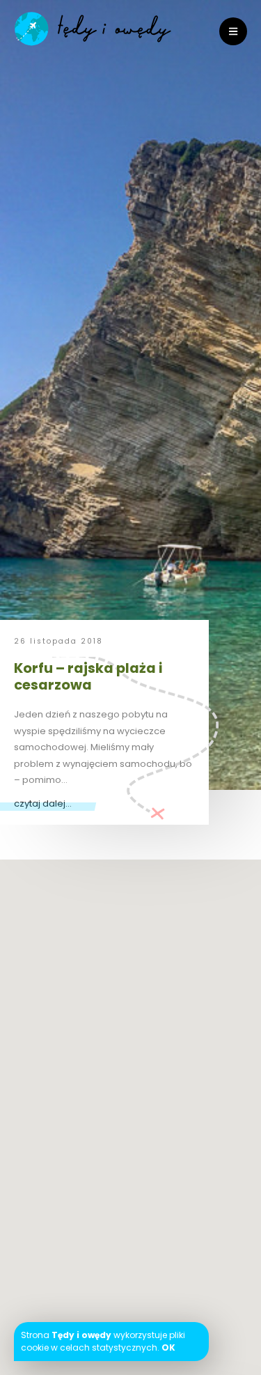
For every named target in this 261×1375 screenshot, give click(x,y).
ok (168, 1347)
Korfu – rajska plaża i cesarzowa (88, 676)
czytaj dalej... (43, 803)
